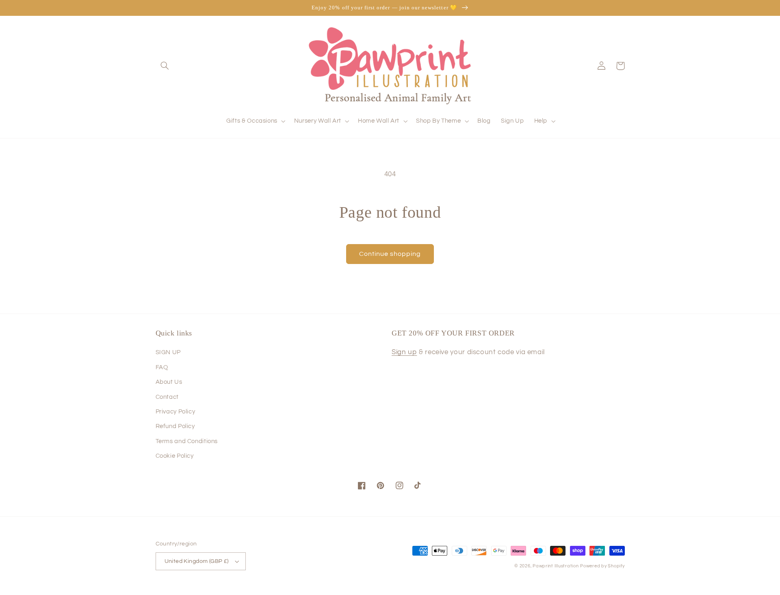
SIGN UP (168, 352)
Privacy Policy (175, 412)
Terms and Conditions (187, 441)
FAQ (162, 367)
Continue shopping (390, 254)
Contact (167, 397)
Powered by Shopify (602, 566)
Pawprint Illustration (555, 566)
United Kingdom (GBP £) (197, 561)
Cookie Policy (175, 456)
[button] (165, 65)
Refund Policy (175, 426)
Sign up (404, 352)
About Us (169, 382)
